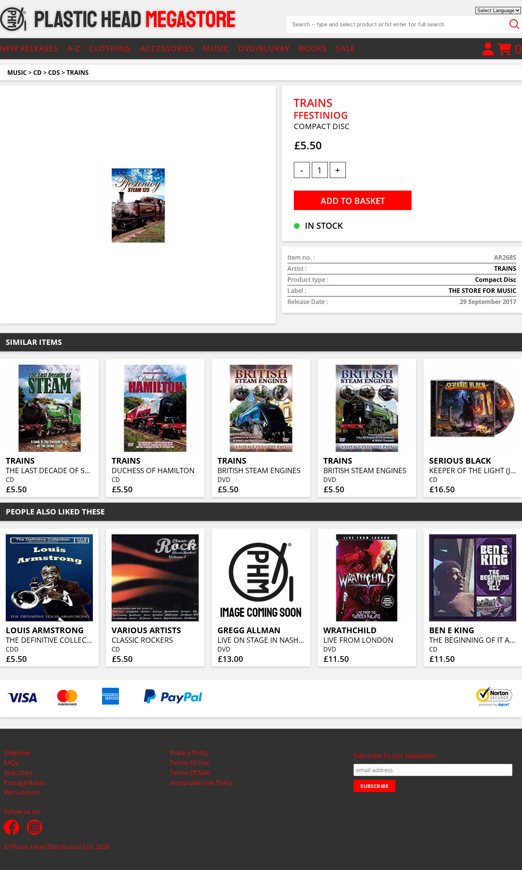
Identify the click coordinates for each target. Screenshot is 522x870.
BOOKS (313, 48)
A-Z (73, 48)
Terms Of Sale (190, 772)
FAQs (11, 762)
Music (17, 72)
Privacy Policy (189, 753)
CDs (54, 72)
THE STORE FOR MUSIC (482, 290)
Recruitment (22, 792)
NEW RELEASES (29, 48)
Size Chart (18, 772)
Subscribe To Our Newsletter (394, 756)
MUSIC (216, 48)
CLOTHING (110, 48)
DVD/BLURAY (264, 48)
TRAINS (77, 72)
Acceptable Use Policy (201, 782)
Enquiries (17, 753)
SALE (345, 48)
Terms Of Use (189, 762)
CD (37, 72)
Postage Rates (24, 782)
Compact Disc (495, 279)
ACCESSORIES (167, 48)
